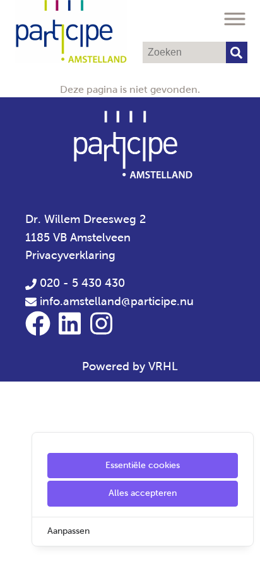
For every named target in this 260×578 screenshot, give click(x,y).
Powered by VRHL (130, 366)
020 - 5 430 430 (81, 283)
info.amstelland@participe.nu (117, 301)
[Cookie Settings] (14, 559)
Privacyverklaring (70, 255)
